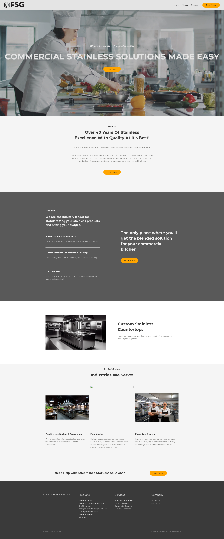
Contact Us (156, 503)
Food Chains (96, 434)
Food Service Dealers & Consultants (64, 434)
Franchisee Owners (145, 434)
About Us (155, 500)
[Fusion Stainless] (14, 5)
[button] (211, 5)
